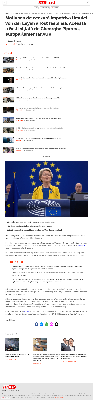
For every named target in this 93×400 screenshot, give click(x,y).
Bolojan (27, 311)
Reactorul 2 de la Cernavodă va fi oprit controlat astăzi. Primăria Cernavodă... (38, 118)
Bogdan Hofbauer (14, 41)
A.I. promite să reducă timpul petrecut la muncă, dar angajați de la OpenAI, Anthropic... (41, 78)
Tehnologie (19, 80)
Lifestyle (18, 70)
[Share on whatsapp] (46, 324)
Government (15, 13)
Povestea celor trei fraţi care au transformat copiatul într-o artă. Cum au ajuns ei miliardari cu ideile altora (74, 356)
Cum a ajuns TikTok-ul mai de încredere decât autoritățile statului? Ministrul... (38, 58)
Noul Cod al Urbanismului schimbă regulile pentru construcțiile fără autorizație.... (39, 128)
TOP (36, 7)
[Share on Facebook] (36, 324)
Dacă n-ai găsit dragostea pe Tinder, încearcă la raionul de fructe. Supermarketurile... (41, 148)
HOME (7, 13)
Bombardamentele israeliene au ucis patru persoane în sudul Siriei (17, 355)
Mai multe (46, 157)
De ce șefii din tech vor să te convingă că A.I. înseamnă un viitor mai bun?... (37, 108)
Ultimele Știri (45, 7)
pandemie (81, 245)
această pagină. (59, 397)
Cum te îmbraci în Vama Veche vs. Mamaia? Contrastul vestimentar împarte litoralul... (41, 68)
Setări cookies (5, 397)
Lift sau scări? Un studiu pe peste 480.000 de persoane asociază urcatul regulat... (40, 88)
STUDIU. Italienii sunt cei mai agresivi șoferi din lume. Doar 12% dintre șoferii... (38, 138)
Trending (55, 7)
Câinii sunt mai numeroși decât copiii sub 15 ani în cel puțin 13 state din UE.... (38, 98)
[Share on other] (51, 324)
